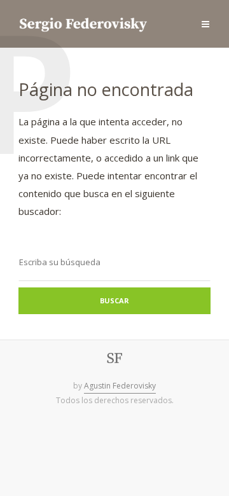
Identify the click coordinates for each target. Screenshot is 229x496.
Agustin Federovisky (120, 385)
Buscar (114, 300)
